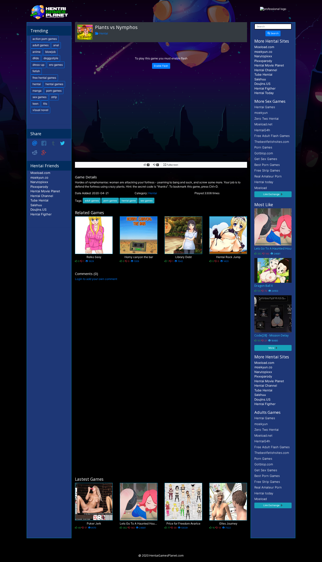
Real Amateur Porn (268, 176)
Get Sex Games (265, 159)
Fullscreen (172, 164)
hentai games (54, 84)
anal (56, 45)
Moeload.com (40, 173)
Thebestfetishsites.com (271, 142)
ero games (56, 64)
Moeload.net (263, 124)
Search (274, 33)
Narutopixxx (39, 182)
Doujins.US (38, 209)
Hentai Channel (41, 196)
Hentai (103, 33)
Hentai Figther (41, 214)
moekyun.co (39, 177)
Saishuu (36, 205)
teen (35, 103)
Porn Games (263, 147)
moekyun (261, 113)
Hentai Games (264, 107)
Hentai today (263, 182)
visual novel (40, 110)
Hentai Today (264, 93)
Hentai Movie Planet (45, 191)
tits (45, 103)
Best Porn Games (267, 165)
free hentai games (44, 77)
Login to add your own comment (96, 279)
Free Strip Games (267, 170)
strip (54, 97)
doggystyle (51, 58)
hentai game (129, 200)
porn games (110, 200)
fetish (36, 71)
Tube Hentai (39, 200)
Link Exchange (271, 194)
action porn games (45, 39)
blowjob (50, 51)
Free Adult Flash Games (272, 136)
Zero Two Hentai (266, 118)
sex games (146, 200)
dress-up (38, 64)
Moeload (260, 188)
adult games (92, 200)
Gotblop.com (263, 153)
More (271, 347)
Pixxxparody (39, 187)
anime (37, 51)
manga (37, 90)
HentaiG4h (262, 130)
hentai (37, 84)
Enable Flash (161, 65)
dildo (36, 58)
